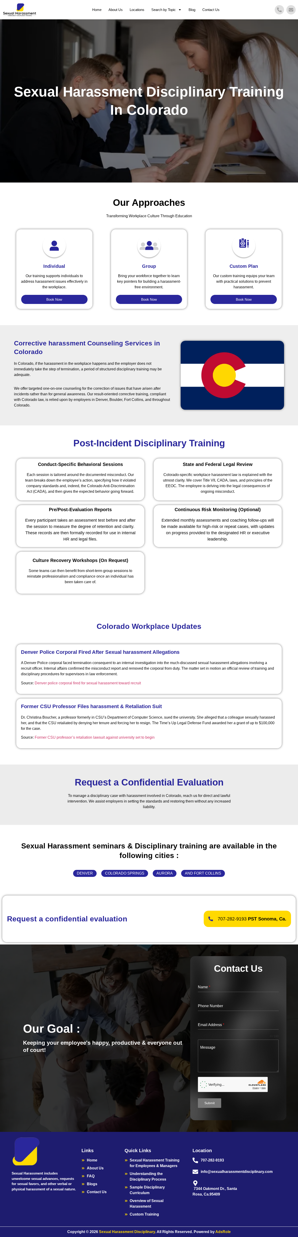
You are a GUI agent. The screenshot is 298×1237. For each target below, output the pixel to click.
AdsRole (223, 1232)
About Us (115, 10)
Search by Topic (163, 10)
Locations (137, 10)
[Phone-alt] (279, 9)
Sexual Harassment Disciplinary (127, 1232)
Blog (192, 10)
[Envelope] (291, 9)
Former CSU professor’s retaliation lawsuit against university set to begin (95, 737)
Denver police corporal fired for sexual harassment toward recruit (88, 683)
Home (97, 10)
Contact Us (211, 10)
